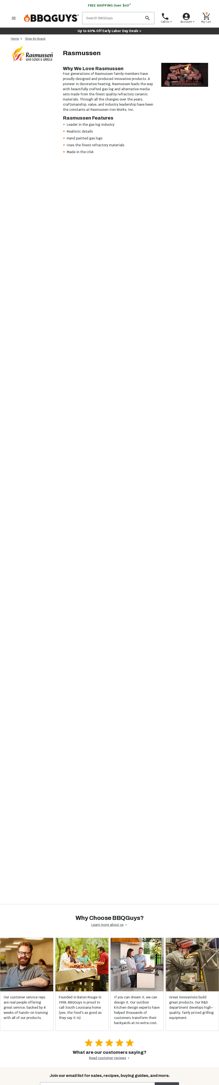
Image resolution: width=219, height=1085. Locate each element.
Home (15, 39)
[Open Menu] (14, 18)
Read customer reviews (107, 1058)
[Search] (147, 18)
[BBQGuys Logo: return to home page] (51, 18)
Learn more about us (107, 924)
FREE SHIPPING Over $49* (109, 5)
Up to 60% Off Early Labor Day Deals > (109, 31)
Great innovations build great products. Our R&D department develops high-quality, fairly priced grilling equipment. (191, 1007)
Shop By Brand (35, 39)
